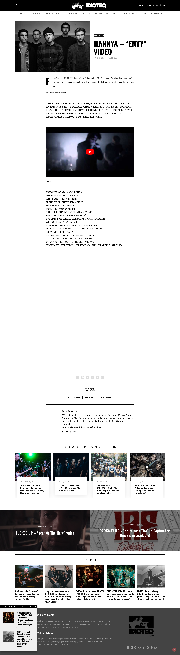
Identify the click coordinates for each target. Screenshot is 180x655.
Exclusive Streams (91, 13)
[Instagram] (146, 5)
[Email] (163, 5)
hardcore (77, 397)
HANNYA (68, 78)
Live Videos (130, 13)
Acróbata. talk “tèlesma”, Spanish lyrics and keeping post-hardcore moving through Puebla (27, 595)
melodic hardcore (108, 397)
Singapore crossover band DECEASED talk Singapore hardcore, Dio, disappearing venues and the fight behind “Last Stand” (58, 596)
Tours (143, 13)
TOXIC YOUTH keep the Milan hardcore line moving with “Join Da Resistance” (145, 489)
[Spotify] (157, 5)
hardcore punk (91, 397)
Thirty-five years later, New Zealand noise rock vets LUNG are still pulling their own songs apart (32, 489)
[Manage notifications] (174, 650)
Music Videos (113, 13)
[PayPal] (160, 5)
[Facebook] (139, 5)
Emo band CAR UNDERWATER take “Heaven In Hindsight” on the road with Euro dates (109, 489)
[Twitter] (143, 5)
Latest (22, 13)
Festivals (156, 13)
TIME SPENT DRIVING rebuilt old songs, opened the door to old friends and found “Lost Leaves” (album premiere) (120, 595)
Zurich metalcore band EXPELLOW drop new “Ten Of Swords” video (69, 488)
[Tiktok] (153, 5)
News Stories (53, 13)
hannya (66, 397)
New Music (36, 13)
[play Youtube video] (90, 152)
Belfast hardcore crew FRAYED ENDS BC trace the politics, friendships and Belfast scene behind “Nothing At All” (24, 619)
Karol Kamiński (69, 411)
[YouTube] (150, 5)
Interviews (70, 13)
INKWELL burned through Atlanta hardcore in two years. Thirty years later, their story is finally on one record (24, 639)
